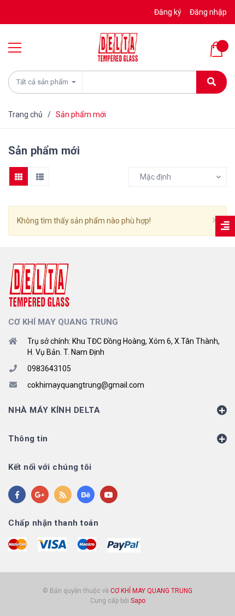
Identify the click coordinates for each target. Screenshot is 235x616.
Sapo (138, 601)
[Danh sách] (40, 176)
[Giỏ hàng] (218, 49)
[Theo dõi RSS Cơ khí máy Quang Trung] (63, 494)
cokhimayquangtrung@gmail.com (85, 385)
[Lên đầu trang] (210, 591)
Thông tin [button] (28, 439)
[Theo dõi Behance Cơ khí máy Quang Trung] (86, 494)
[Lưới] (18, 176)
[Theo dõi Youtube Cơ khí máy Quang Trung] (109, 494)
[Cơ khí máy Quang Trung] (39, 284)
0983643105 (49, 368)
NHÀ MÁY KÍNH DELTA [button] (54, 410)
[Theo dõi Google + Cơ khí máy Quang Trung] (40, 494)
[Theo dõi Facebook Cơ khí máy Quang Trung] (17, 494)
